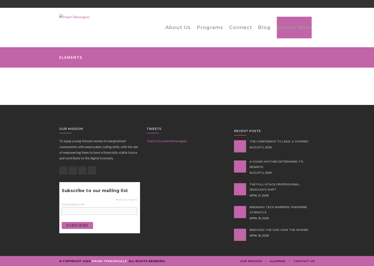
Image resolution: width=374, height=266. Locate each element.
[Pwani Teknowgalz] (74, 16)
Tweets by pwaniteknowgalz (167, 141)
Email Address (73, 204)
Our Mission (251, 261)
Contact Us (304, 261)
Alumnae (278, 261)
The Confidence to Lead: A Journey (279, 141)
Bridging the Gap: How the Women (279, 230)
